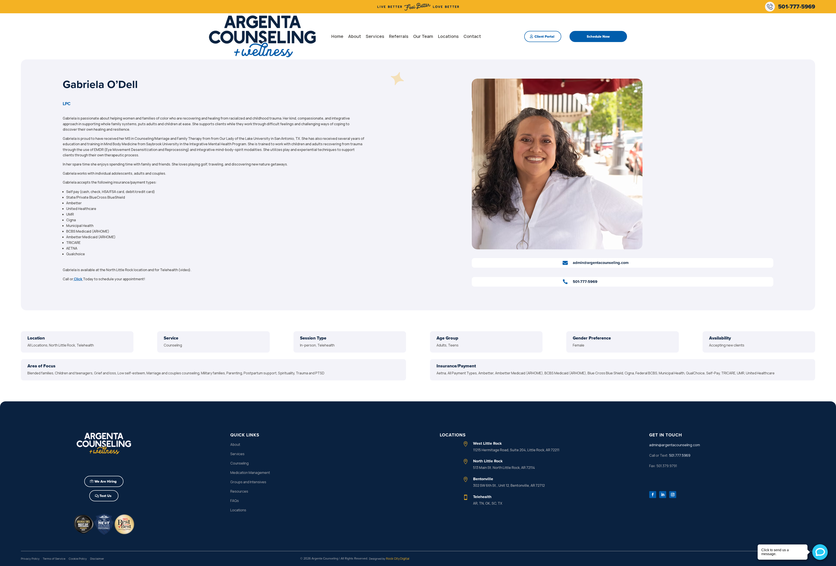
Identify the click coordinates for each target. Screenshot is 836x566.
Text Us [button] (105, 495)
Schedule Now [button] (598, 36)
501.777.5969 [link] (679, 455)
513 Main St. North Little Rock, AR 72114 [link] (504, 467)
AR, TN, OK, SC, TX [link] (487, 503)
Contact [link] (472, 36)
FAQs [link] (234, 500)
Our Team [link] (423, 36)
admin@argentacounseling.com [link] (674, 445)
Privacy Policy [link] (30, 559)
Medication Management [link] (250, 472)
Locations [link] (448, 36)
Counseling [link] (239, 463)
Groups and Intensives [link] (248, 482)
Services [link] (375, 36)
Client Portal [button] (544, 36)
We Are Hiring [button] (105, 481)
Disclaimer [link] (97, 559)
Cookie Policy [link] (78, 559)
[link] (418, 10)
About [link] (354, 36)
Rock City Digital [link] (397, 558)
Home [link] (337, 36)
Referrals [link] (398, 36)
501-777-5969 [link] (796, 6)
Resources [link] (239, 491)
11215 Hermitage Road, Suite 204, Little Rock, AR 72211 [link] (516, 450)
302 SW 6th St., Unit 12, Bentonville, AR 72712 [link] (509, 485)
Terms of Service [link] (54, 559)
